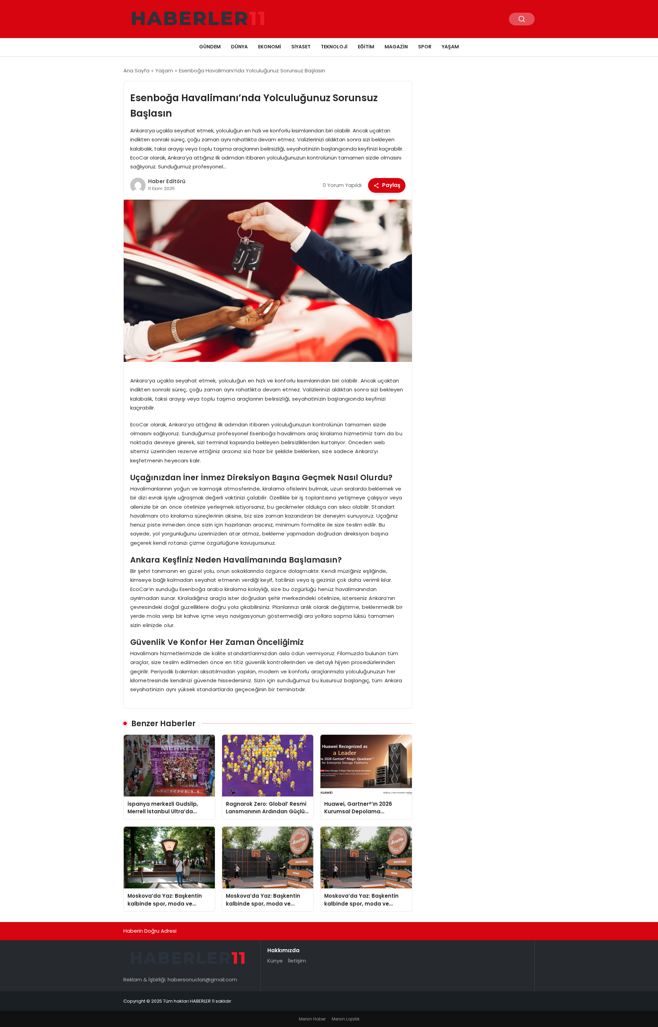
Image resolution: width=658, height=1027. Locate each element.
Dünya (239, 46)
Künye (275, 960)
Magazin (396, 46)
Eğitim (366, 46)
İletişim (297, 960)
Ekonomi (269, 46)
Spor (424, 46)
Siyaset (300, 46)
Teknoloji (334, 46)
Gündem (210, 46)
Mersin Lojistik (346, 1019)
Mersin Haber (312, 1019)
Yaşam (450, 46)
